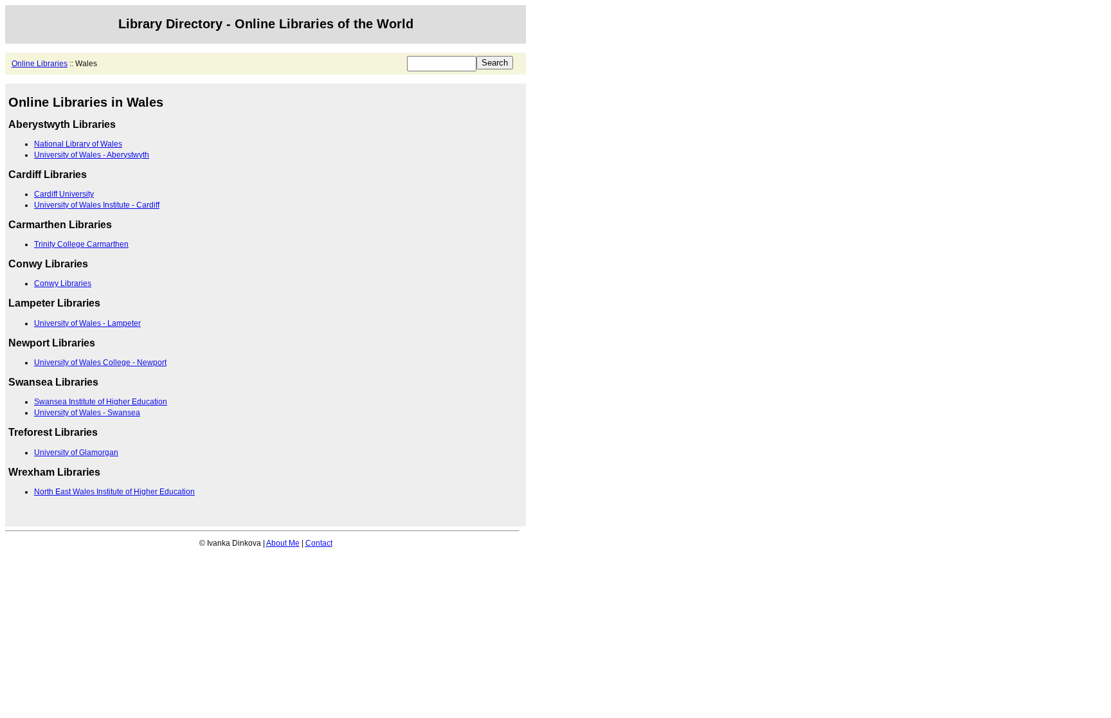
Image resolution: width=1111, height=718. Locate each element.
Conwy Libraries (62, 283)
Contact (318, 543)
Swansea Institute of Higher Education (100, 401)
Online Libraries (40, 63)
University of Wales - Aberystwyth (91, 154)
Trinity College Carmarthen (81, 244)
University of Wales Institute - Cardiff (96, 205)
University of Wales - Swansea (87, 412)
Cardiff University (64, 194)
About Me (283, 543)
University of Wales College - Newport (100, 362)
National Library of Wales (78, 143)
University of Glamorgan (76, 452)
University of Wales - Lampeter (87, 323)
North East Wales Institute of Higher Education (114, 491)
